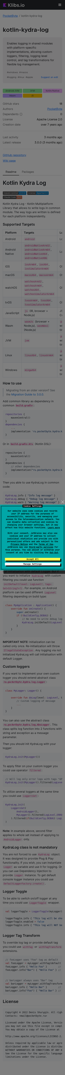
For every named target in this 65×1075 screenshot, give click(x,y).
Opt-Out (54, 552)
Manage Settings (32, 564)
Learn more (54, 527)
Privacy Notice (19, 544)
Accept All (33, 559)
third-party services (41, 547)
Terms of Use (46, 544)
